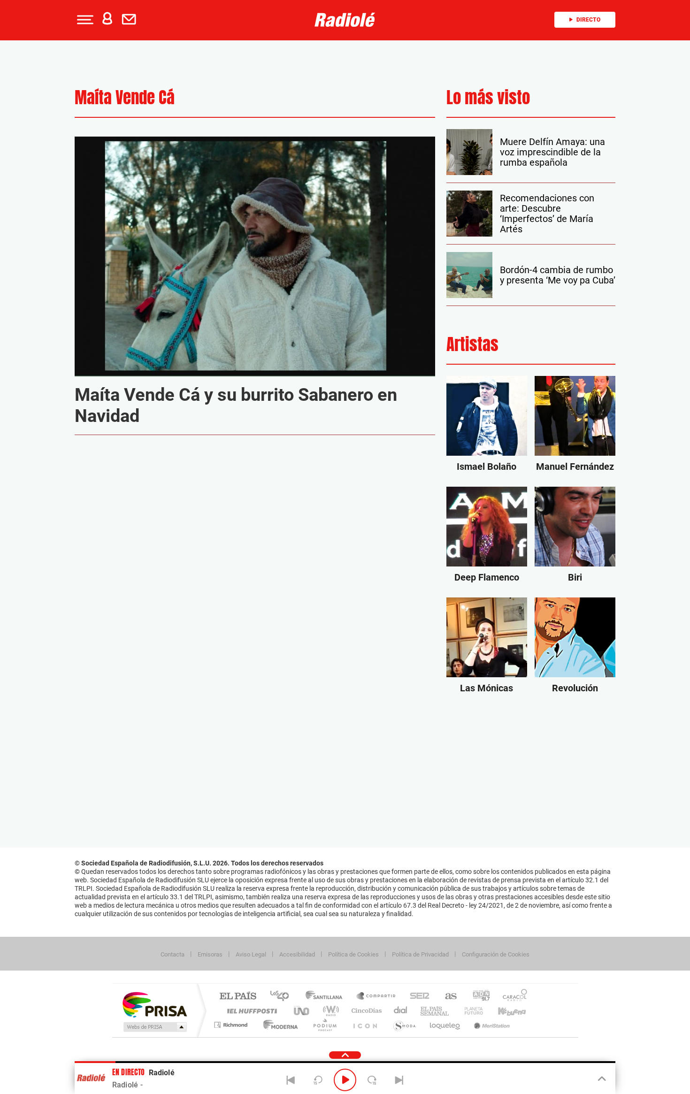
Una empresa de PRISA (154, 1004)
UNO (302, 1011)
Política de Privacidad (420, 954)
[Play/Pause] (345, 1080)
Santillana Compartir (376, 996)
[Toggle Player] (601, 1079)
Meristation (490, 1025)
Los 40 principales (282, 996)
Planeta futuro (470, 1011)
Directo (588, 19)
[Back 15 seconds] (318, 1080)
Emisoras (210, 954)
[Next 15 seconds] (372, 1080)
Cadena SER (417, 996)
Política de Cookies (353, 954)
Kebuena (503, 1011)
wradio (329, 1011)
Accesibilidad (297, 954)
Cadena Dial (401, 1011)
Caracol (512, 996)
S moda (404, 1025)
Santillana (326, 996)
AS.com (447, 996)
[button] (84, 19)
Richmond (232, 1025)
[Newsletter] (131, 19)
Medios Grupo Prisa (154, 1027)
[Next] (399, 1080)
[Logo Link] (345, 19)
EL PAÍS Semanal (435, 1011)
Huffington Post (250, 1011)
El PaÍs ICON (364, 1025)
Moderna (278, 1025)
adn (477, 996)
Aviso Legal (251, 954)
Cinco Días (365, 1011)
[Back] (291, 1080)
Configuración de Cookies (495, 954)
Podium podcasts (324, 1025)
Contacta (172, 954)
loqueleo (445, 1025)
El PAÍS (237, 996)
